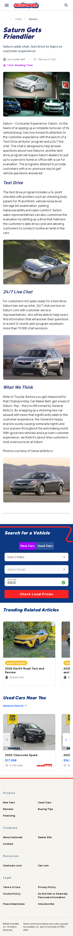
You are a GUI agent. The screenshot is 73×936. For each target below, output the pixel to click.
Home (18, 19)
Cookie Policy (11, 893)
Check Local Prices (36, 594)
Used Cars (45, 546)
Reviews (8, 809)
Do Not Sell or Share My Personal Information (53, 895)
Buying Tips (45, 809)
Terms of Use (11, 887)
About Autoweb (12, 837)
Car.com (43, 865)
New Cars (27, 546)
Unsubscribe (46, 904)
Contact (8, 843)
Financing (9, 815)
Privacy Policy (47, 887)
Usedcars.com (12, 865)
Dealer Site (45, 837)
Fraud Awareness (14, 904)
